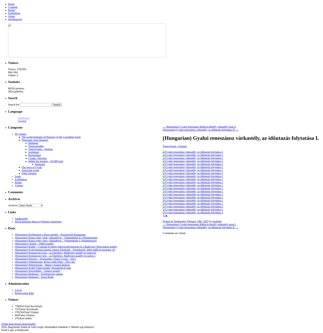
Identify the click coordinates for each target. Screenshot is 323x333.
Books (18, 182)
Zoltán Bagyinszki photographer (18, 324)
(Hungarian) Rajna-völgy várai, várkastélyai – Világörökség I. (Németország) (56, 240)
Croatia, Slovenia (37, 158)
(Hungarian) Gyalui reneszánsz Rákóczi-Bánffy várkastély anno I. (199, 126)
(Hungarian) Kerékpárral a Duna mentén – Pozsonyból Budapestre (50, 234)
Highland (33, 143)
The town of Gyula (32, 167)
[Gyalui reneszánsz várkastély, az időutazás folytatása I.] (193, 152)
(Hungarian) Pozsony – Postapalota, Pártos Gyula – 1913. (45, 258)
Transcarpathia (36, 146)
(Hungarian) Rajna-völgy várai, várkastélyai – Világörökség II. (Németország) (56, 237)
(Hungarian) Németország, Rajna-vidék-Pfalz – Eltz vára (45, 261)
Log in (18, 290)
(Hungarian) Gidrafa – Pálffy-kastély (34, 243)
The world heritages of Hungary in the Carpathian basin (51, 137)
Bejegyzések (24, 293)
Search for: (14, 104)
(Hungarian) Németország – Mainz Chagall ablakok (42, 265)
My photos (20, 134)
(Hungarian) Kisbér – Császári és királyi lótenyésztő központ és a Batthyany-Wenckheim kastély (66, 246)
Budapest (40, 164)
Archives (13, 205)
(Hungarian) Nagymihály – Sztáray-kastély (37, 271)
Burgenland (34, 155)
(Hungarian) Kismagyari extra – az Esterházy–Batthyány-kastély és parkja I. (55, 255)
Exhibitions (21, 179)
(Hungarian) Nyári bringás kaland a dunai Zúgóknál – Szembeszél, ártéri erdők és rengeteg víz (65, 249)
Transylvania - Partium (175, 146)
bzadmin (217, 221)
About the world (30, 170)
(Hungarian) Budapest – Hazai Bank (34, 277)
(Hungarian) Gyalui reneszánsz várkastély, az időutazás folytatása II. (200, 129)
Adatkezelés (21, 218)
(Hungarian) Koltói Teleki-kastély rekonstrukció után (43, 268)
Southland (33, 152)
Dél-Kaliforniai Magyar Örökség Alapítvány (38, 221)
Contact (19, 185)
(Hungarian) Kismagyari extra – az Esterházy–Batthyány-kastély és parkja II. (55, 252)
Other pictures (29, 173)
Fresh (18, 176)
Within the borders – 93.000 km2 (45, 161)
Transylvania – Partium (40, 149)
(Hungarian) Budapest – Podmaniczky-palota (39, 274)
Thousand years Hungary (35, 140)
